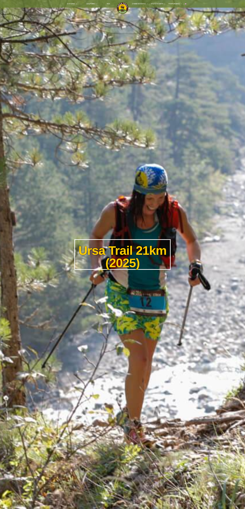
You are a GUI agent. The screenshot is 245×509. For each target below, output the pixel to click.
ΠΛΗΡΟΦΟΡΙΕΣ (174, 4)
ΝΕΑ (108, 4)
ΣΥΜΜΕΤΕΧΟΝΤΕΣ (139, 4)
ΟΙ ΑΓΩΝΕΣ (71, 4)
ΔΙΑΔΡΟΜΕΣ (90, 4)
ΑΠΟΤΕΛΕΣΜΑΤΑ (157, 4)
